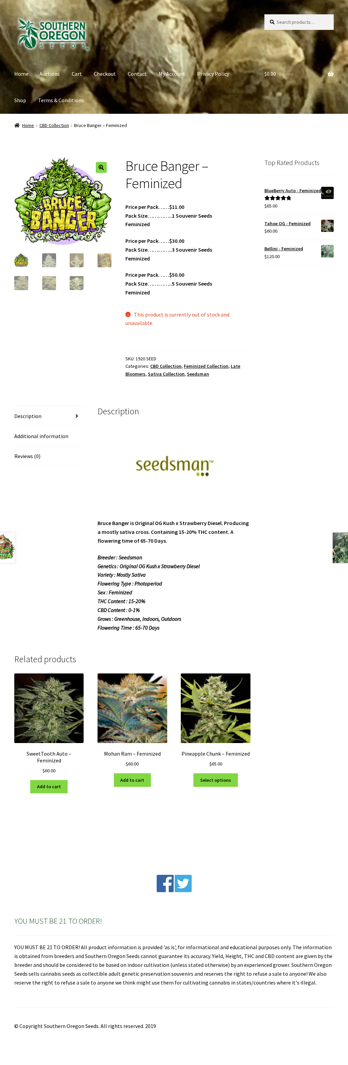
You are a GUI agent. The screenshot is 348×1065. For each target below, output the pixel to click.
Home (21, 73)
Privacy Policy (213, 73)
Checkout (105, 73)
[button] (101, 167)
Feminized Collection (206, 366)
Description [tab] (27, 416)
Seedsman (198, 374)
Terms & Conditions (61, 100)
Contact (137, 73)
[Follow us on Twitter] (183, 890)
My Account (172, 73)
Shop (20, 100)
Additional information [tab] (41, 436)
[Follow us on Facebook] (165, 890)
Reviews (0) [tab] (27, 456)
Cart (77, 73)
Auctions (49, 73)
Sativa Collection (166, 374)
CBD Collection (54, 125)
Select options (215, 780)
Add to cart (49, 786)
